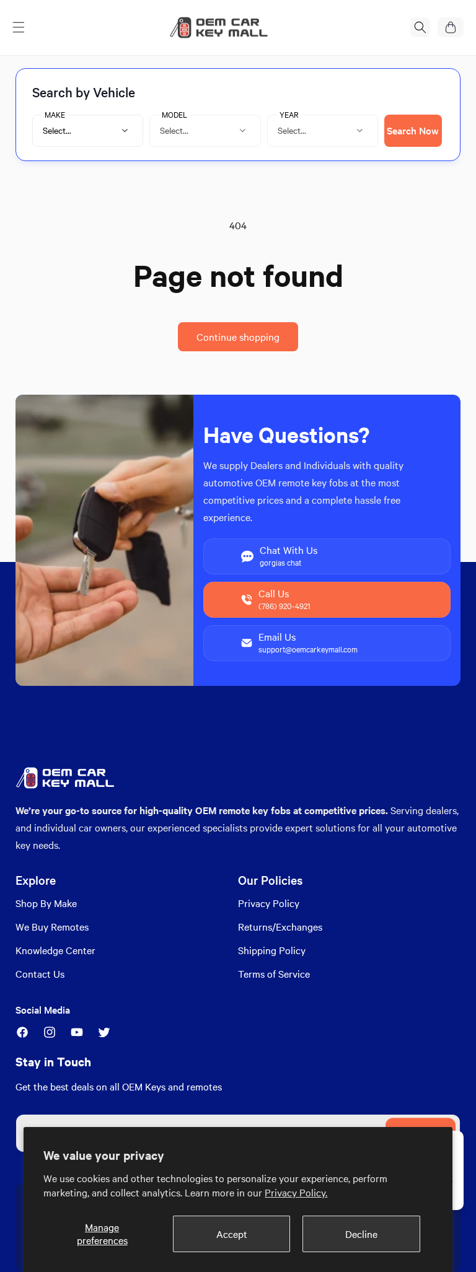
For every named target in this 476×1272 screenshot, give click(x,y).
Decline (361, 1233)
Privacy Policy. (296, 1192)
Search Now (413, 130)
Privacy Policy (268, 903)
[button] (18, 27)
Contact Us (39, 973)
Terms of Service (274, 973)
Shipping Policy (272, 950)
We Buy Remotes (52, 926)
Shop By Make (46, 903)
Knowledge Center (55, 950)
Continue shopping (238, 336)
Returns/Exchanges (280, 926)
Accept (231, 1233)
